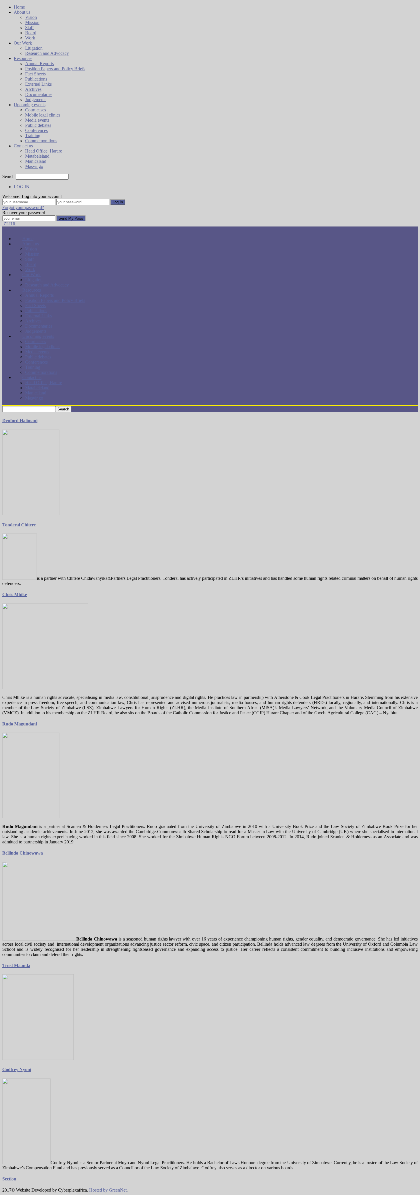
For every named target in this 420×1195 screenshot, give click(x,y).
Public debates (38, 125)
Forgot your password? (23, 207)
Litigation (34, 48)
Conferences (36, 130)
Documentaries (38, 94)
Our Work (23, 43)
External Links (38, 84)
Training (32, 135)
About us (22, 12)
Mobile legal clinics (42, 115)
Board (30, 32)
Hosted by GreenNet (108, 1190)
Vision (31, 17)
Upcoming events (29, 104)
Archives (33, 89)
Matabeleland (37, 156)
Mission (32, 22)
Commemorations (41, 140)
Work (30, 37)
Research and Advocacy (47, 53)
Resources (23, 58)
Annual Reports (39, 63)
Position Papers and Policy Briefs (55, 68)
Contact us (23, 145)
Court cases (35, 109)
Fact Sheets (35, 73)
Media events (37, 120)
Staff (29, 27)
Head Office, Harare (43, 151)
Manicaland (35, 161)
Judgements (35, 99)
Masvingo (34, 166)
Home (19, 7)
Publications (36, 79)
